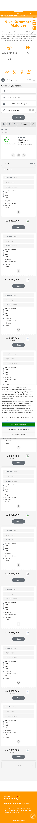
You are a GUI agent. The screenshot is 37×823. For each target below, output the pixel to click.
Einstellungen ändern (18, 434)
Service (12, 810)
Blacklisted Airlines (21, 810)
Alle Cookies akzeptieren (18, 424)
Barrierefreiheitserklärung (11, 812)
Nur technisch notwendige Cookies (18, 429)
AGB (30, 810)
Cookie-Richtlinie (6, 421)
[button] (29, 14)
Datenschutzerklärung (18, 808)
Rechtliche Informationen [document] (17, 803)
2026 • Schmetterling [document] (19, 820)
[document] (18, 24)
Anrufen (18, 13)
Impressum (7, 808)
